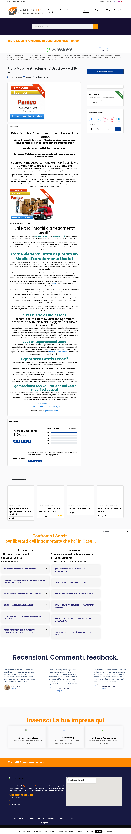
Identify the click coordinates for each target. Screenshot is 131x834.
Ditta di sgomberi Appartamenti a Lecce (83, 55)
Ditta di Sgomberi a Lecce (57, 55)
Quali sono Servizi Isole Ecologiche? (20, 569)
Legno (54, 283)
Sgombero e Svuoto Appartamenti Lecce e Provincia (20, 511)
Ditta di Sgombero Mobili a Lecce (53, 57)
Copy (117, 129)
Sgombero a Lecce (38, 55)
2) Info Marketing (65, 737)
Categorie (44, 823)
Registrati (63, 818)
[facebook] (114, 1)
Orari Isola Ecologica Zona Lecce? (19, 605)
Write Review (72, 428)
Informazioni (107, 831)
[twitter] (116, 1)
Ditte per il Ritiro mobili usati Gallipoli (46, 407)
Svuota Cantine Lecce (49, 59)
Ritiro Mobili (18, 818)
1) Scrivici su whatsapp (28, 738)
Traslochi (40, 818)
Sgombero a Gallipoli (21, 55)
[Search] (95, 26)
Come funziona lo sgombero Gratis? (70, 582)
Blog (72, 818)
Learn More (95, 102)
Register (108, 2)
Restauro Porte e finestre (57, 352)
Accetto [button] (98, 831)
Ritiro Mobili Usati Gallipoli (77, 57)
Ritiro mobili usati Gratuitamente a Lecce (102, 57)
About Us (16, 2)
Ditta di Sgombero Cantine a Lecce (26, 57)
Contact (23, 2)
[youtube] (121, 1)
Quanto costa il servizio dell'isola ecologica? (24, 594)
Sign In (102, 2)
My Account (52, 818)
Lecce (28, 77)
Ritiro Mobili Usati (44, 403)
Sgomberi (30, 818)
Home (9, 2)
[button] (25, 569)
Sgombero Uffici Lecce (31, 59)
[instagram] (119, 1)
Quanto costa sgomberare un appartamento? (74, 594)
